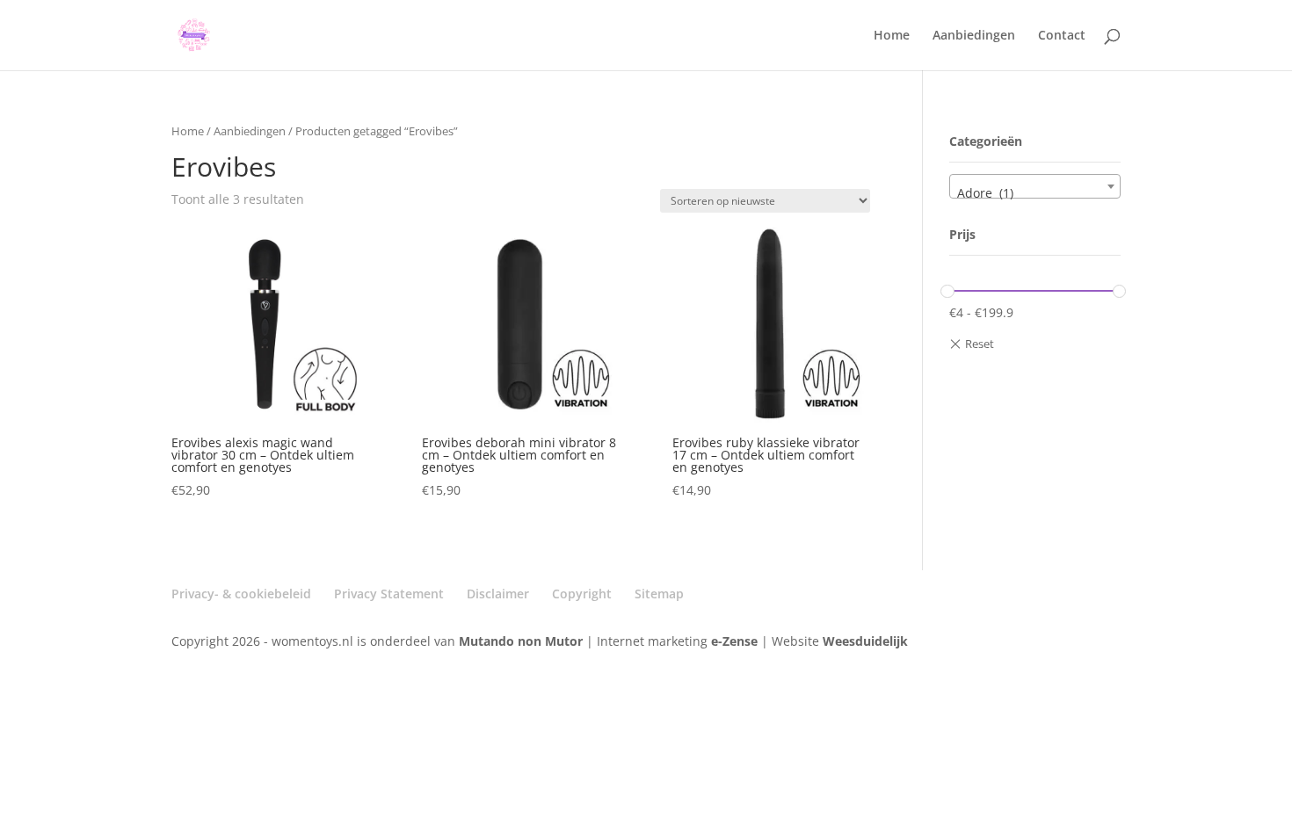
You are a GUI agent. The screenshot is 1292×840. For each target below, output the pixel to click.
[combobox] (1035, 186)
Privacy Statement (389, 593)
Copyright (582, 593)
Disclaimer (498, 593)
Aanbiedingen (974, 36)
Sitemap (659, 593)
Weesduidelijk (865, 641)
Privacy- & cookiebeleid (241, 593)
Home (892, 36)
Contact (1061, 36)
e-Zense (734, 641)
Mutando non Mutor (522, 641)
